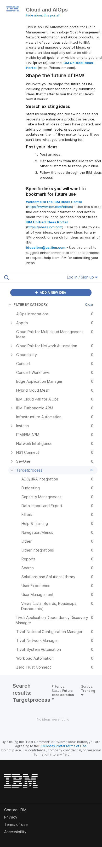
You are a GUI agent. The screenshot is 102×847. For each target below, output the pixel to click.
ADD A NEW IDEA (52, 292)
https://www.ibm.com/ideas (49, 207)
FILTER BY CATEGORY (31, 304)
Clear (89, 304)
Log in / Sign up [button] (81, 277)
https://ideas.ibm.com (44, 227)
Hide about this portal (42, 15)
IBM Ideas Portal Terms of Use (63, 746)
